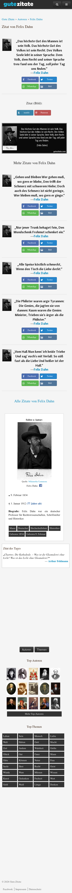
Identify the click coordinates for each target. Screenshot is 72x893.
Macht (53, 742)
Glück (6, 754)
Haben (22, 742)
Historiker (55, 528)
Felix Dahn (41, 73)
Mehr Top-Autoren (34, 713)
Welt (5, 742)
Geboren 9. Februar (35, 534)
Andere (22, 748)
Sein (21, 736)
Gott (37, 742)
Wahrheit (39, 748)
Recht (37, 766)
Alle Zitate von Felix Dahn (34, 400)
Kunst (6, 778)
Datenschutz (35, 889)
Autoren (26, 649)
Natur (37, 760)
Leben (6, 736)
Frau (52, 760)
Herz (21, 766)
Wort (52, 778)
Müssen (38, 772)
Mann (13, 528)
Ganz (37, 754)
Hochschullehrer (39, 528)
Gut (21, 754)
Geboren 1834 (17, 534)
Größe (53, 748)
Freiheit (38, 778)
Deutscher (23, 528)
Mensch (38, 736)
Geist (52, 766)
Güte (5, 760)
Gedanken (24, 778)
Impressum (21, 889)
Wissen (53, 772)
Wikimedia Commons (37, 481)
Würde (6, 772)
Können (23, 760)
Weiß (21, 784)
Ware (21, 772)
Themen (42, 649)
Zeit (5, 748)
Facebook (8, 889)
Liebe (53, 736)
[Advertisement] (36, 608)
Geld (5, 784)
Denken (54, 784)
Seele (5, 766)
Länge (38, 784)
